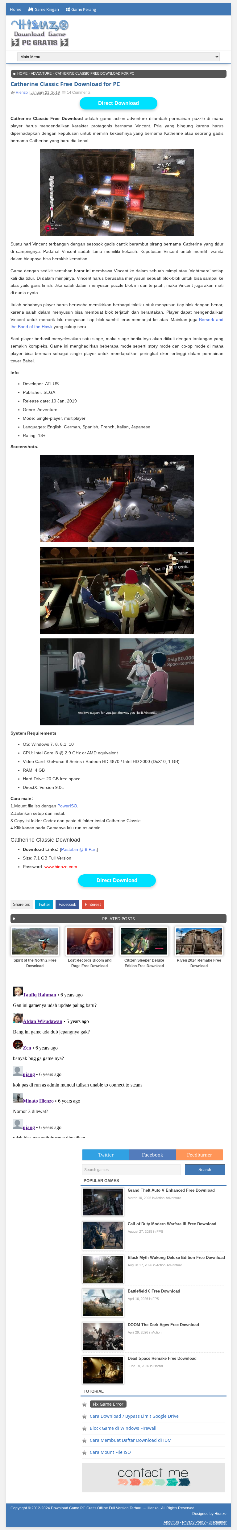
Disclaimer (218, 1522)
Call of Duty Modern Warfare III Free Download (172, 1224)
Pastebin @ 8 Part (79, 849)
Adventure (41, 73)
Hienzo (22, 92)
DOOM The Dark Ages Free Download (163, 1324)
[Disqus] (118, 1061)
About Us (171, 1522)
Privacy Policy (194, 1522)
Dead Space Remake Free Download (162, 1358)
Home (15, 9)
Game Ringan (47, 9)
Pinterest (93, 904)
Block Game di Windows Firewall (123, 1428)
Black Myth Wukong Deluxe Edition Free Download (176, 1257)
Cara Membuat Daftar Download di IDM (131, 1440)
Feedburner (199, 1155)
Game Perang (83, 9)
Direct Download (118, 103)
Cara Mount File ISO (110, 1452)
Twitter (44, 904)
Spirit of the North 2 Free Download (35, 963)
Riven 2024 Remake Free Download (199, 963)
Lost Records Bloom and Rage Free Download (89, 963)
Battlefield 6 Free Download (154, 1291)
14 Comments (78, 92)
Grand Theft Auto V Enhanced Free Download (171, 1190)
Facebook (67, 904)
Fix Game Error (108, 1404)
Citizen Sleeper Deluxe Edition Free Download (144, 963)
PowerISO (67, 805)
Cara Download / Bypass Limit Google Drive (134, 1416)
